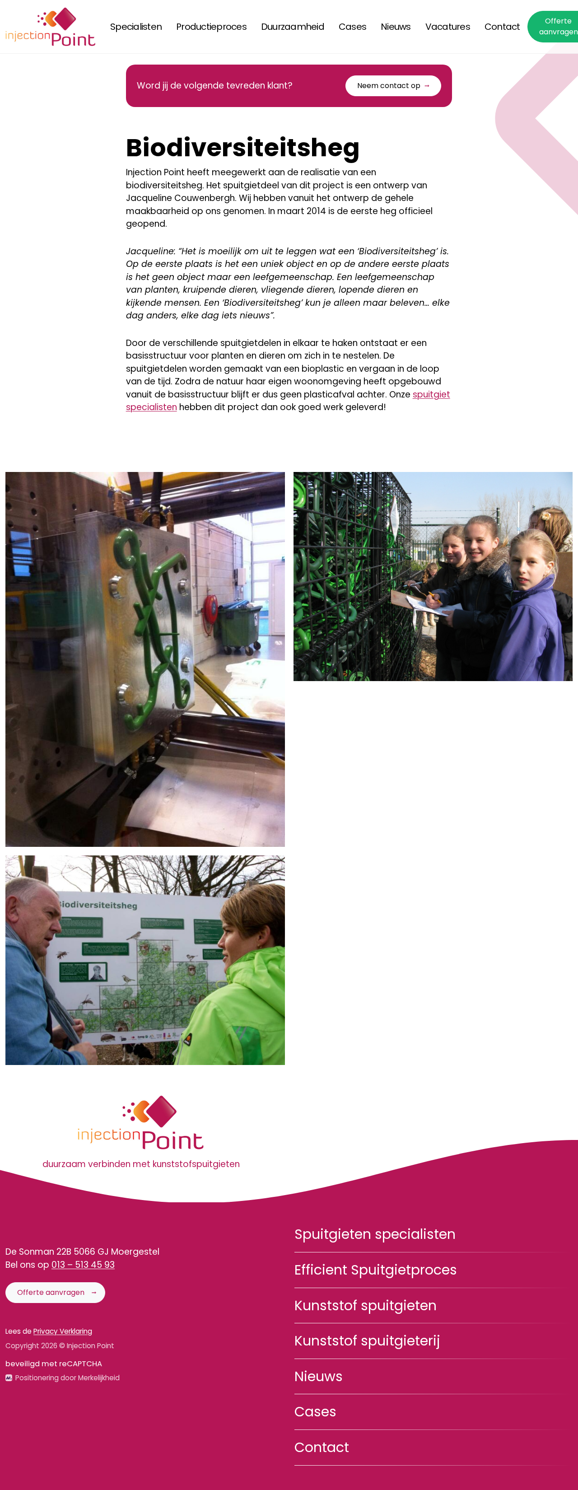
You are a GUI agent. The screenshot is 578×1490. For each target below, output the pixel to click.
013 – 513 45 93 (83, 1265)
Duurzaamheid (292, 26)
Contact (502, 26)
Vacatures (447, 26)
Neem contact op (388, 85)
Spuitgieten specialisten (375, 1234)
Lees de (48, 1331)
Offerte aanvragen (50, 1292)
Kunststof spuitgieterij (367, 1340)
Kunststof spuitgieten (365, 1305)
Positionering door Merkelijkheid (67, 1378)
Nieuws (396, 26)
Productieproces (211, 26)
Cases (352, 26)
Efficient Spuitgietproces (375, 1270)
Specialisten (136, 26)
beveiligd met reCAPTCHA (53, 1364)
